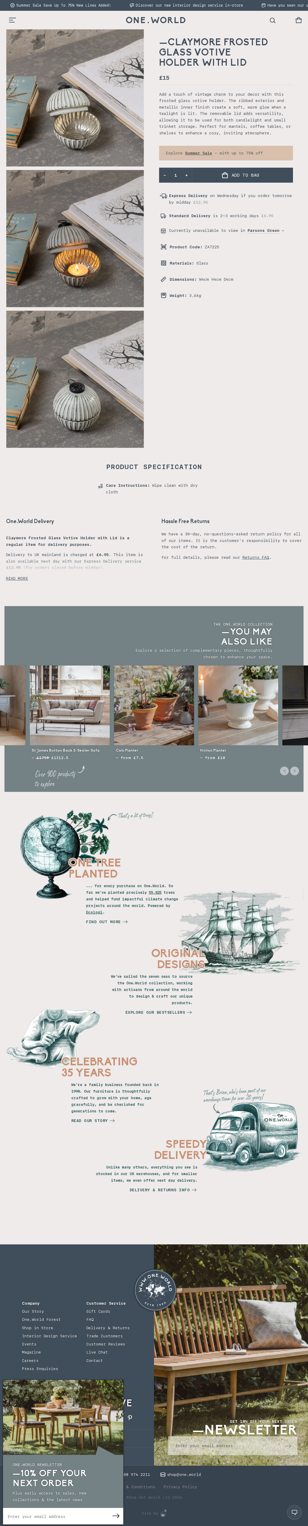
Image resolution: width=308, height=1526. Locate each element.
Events (29, 1344)
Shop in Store (37, 1328)
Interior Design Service (49, 1336)
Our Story (33, 1311)
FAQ (90, 1319)
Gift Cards (98, 1311)
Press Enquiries (40, 1368)
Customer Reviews (105, 1344)
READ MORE (17, 578)
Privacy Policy (180, 1487)
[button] (298, 20)
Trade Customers (104, 1336)
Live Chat (97, 1352)
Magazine (31, 1352)
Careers (30, 1360)
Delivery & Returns (108, 1328)
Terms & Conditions (133, 1487)
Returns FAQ (255, 557)
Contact (94, 1360)
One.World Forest (41, 1319)
